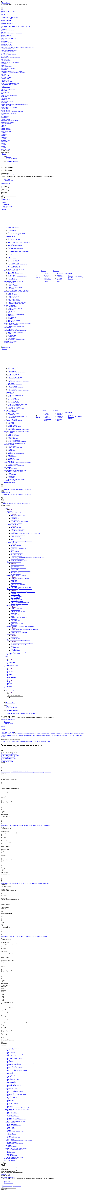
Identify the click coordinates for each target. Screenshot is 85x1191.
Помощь (9, 661)
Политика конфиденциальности (11, 1186)
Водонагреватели (45, 741)
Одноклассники (8, 180)
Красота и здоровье (16, 608)
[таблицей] (4, 763)
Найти (2, 1189)
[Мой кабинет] (1, 487)
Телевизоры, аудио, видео (18, 515)
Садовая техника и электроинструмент (22, 643)
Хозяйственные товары (69, 735)
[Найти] (2, 8)
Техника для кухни (16, 527)
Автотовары (14, 637)
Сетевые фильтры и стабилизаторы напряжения (24, 629)
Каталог (9, 511)
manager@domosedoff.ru (8, 174)
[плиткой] (1, 763)
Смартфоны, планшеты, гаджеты (20, 578)
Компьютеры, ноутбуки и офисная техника (23, 592)
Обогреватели (37, 741)
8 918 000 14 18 (5, 149)
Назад (10, 509)
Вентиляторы (29, 741)
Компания (10, 670)
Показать (3, 1043)
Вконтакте (7, 179)
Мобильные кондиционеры (17, 741)
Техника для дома (16, 545)
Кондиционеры (5, 741)
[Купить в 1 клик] (1, 769)
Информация (11, 681)
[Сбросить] (2, 1042)
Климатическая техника (17, 565)
